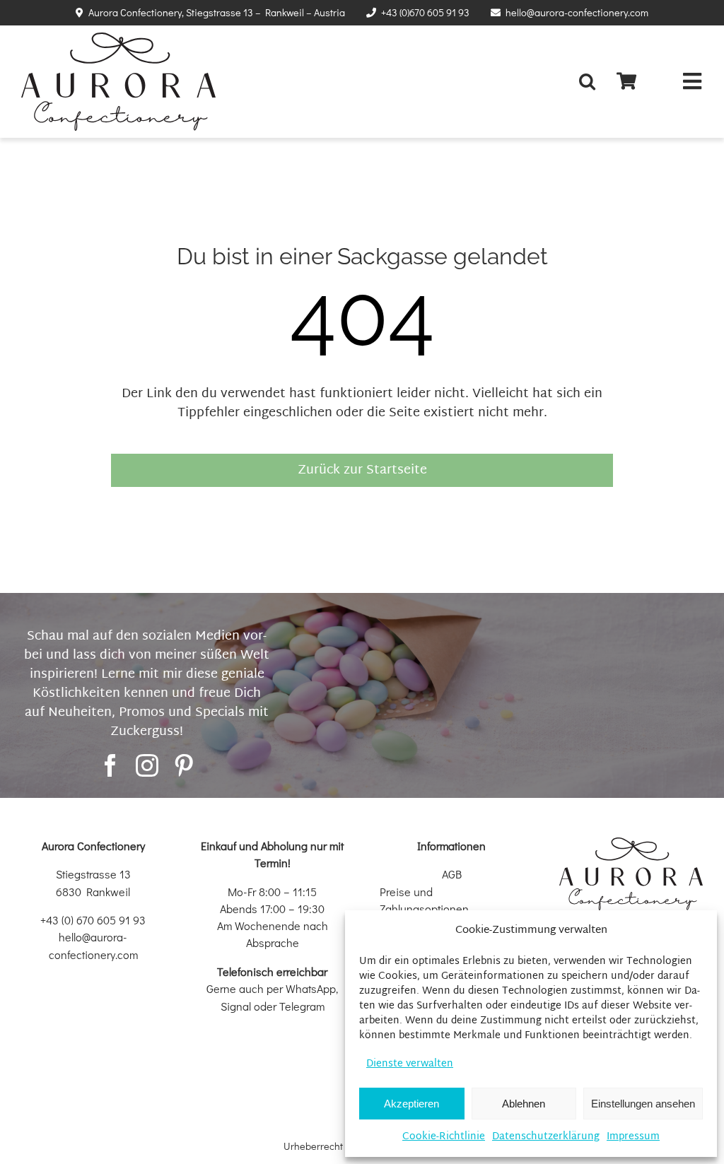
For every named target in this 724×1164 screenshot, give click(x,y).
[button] (590, 81)
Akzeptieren (411, 1104)
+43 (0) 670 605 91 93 (93, 919)
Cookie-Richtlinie (443, 1137)
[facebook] (110, 765)
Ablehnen (523, 1104)
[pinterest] (184, 765)
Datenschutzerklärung (546, 1137)
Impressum (633, 1137)
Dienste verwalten (409, 1064)
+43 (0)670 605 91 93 (425, 12)
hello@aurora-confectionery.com (577, 12)
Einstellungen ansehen (643, 1104)
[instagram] (147, 765)
